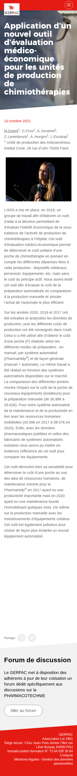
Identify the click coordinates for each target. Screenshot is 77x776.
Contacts (66, 755)
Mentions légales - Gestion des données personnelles (43, 761)
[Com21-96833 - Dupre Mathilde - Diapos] (38, 584)
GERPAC (12, 9)
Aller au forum (23, 710)
